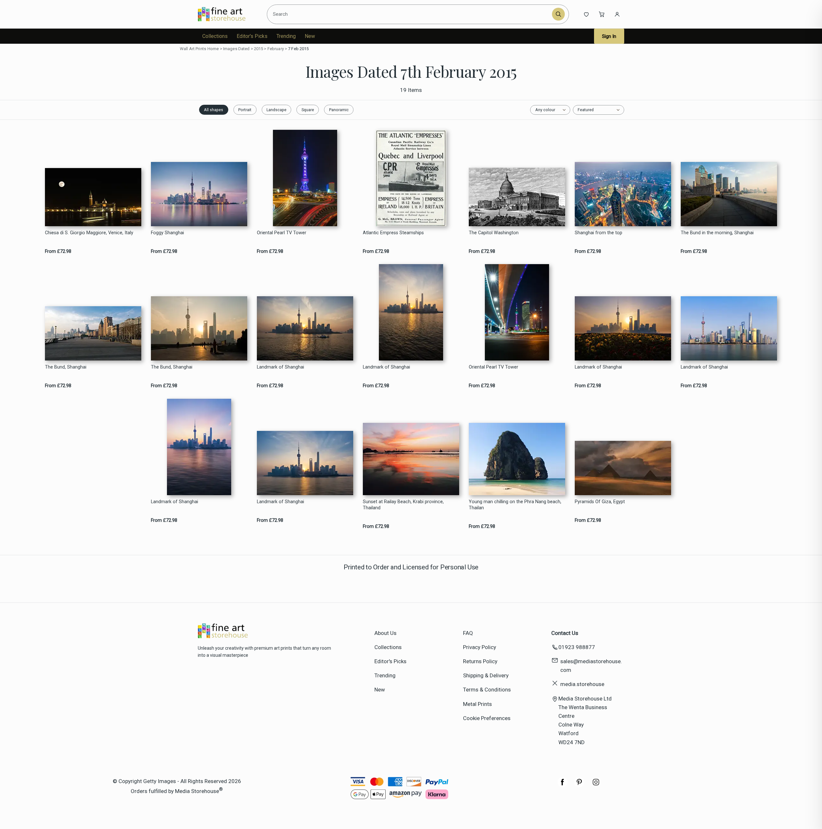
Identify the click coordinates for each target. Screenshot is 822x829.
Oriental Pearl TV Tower (281, 233)
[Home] (227, 14)
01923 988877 (576, 647)
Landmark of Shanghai (280, 367)
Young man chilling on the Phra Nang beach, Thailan (515, 505)
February (275, 48)
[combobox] (410, 14)
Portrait (244, 109)
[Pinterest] (579, 785)
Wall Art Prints (193, 48)
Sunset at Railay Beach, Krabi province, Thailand (403, 505)
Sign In (609, 36)
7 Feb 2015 (298, 48)
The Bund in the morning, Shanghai (717, 233)
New (310, 36)
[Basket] (602, 14)
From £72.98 (58, 251)
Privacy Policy (479, 647)
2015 (258, 48)
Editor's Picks (252, 36)
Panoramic (339, 109)
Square (308, 109)
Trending (286, 36)
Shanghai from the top (598, 233)
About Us (385, 633)
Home (213, 48)
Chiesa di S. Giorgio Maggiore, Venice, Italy (89, 233)
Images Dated (236, 48)
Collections (215, 36)
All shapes (213, 109)
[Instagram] (596, 785)
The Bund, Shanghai (65, 367)
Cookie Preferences (487, 718)
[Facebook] (562, 785)
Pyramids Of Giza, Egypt (600, 501)
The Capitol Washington (494, 233)
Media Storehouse (197, 791)
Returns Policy (480, 661)
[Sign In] (617, 14)
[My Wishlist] (586, 14)
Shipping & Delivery (486, 675)
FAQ (468, 633)
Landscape (276, 109)
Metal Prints (477, 704)
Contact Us (564, 633)
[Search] (558, 14)
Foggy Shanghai (167, 233)
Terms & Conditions (487, 689)
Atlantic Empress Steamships (393, 233)
